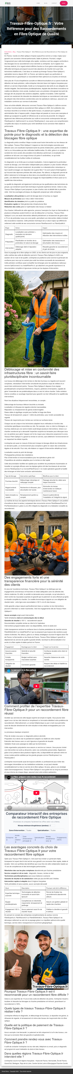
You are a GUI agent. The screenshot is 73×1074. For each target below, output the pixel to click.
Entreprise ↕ (9, 839)
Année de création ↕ (18, 839)
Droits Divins (7, 52)
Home (38, 3)
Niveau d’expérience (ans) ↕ (50, 839)
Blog (45, 3)
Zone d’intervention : (17, 830)
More (63, 3)
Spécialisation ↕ (39, 839)
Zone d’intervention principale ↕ (27, 839)
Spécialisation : (43, 830)
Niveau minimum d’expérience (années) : (33, 825)
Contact (54, 3)
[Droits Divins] (7, 3)
